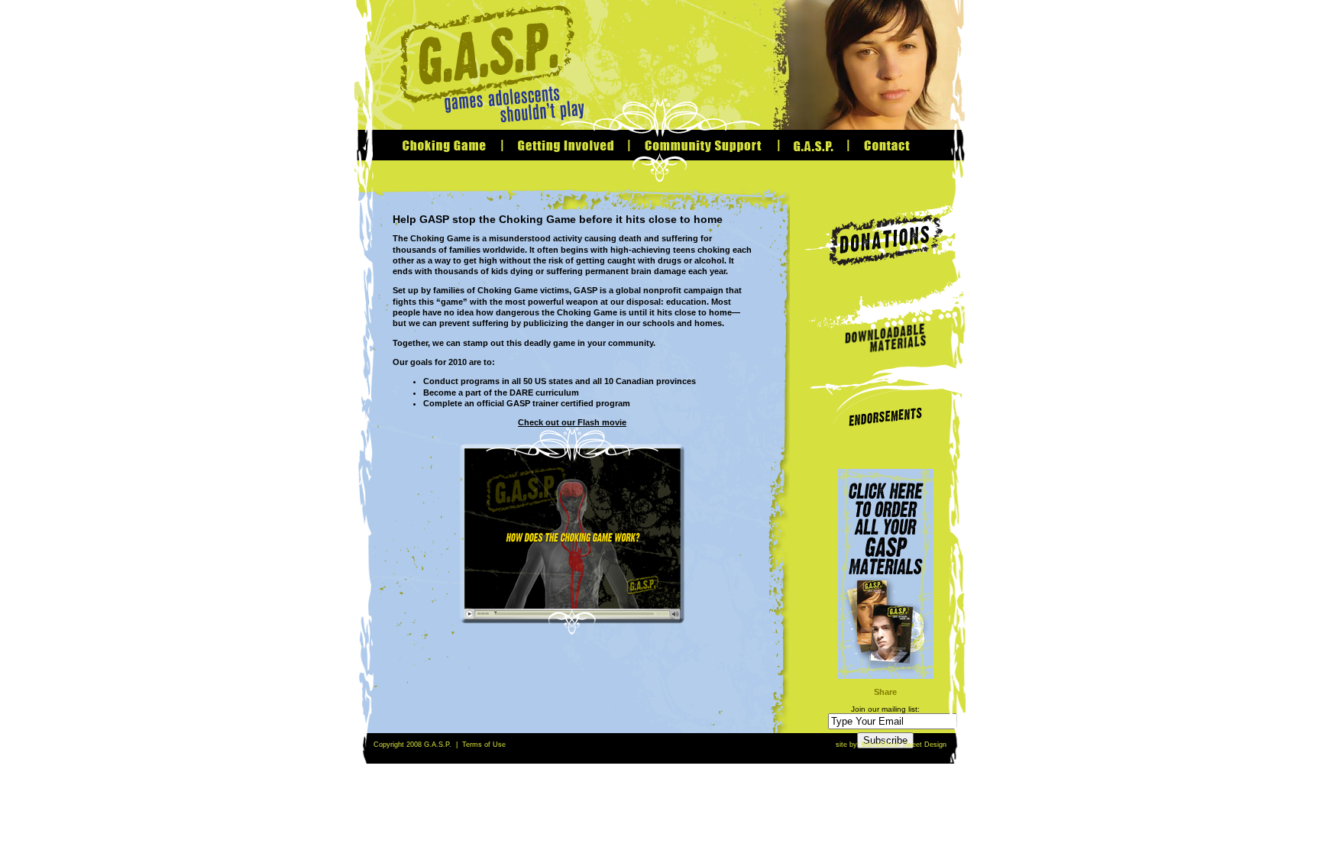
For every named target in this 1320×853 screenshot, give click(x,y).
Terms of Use (484, 744)
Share (885, 691)
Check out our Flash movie (572, 422)
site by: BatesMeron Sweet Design (891, 744)
